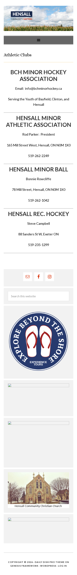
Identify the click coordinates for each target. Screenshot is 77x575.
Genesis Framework (24, 565)
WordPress (48, 565)
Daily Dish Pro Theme (49, 562)
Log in (62, 565)
